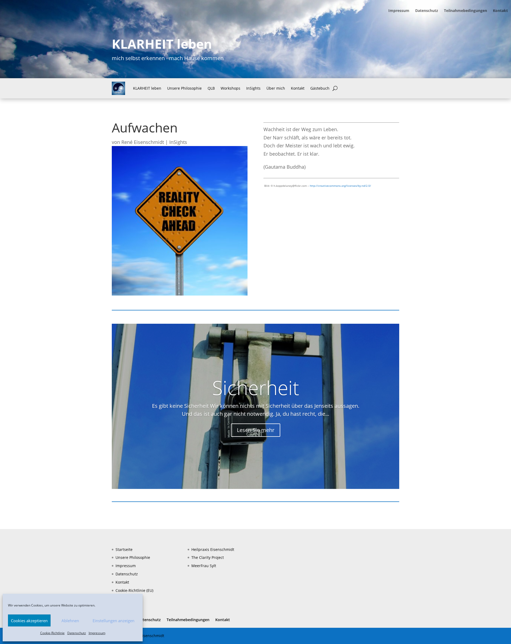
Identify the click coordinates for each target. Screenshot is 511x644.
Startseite (124, 549)
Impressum (97, 633)
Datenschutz (76, 633)
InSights (253, 88)
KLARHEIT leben (147, 88)
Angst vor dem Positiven (255, 402)
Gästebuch (319, 88)
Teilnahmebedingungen (465, 11)
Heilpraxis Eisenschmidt (212, 549)
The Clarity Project (207, 557)
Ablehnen (70, 620)
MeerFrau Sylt (203, 565)
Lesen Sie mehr (255, 444)
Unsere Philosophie (184, 88)
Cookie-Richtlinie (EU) (134, 590)
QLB (211, 88)
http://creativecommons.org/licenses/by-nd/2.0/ (340, 186)
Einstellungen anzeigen (113, 620)
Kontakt (500, 11)
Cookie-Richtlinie (52, 633)
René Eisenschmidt (142, 142)
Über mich (275, 88)
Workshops (230, 88)
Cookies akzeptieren (29, 620)
